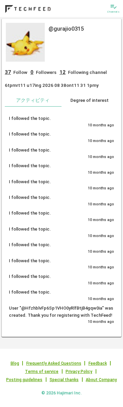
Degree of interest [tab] (89, 100)
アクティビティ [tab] (33, 100)
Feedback (97, 363)
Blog (15, 363)
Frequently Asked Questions (53, 363)
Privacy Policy (79, 371)
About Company (101, 379)
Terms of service (41, 371)
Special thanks (64, 379)
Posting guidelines (24, 379)
